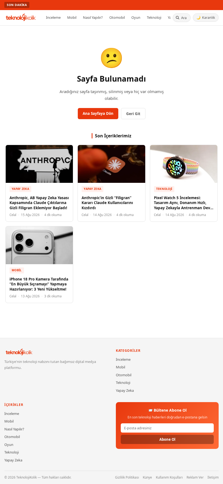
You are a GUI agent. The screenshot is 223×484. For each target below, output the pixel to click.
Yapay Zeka (20, 189)
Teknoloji (154, 17)
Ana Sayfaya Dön (98, 113)
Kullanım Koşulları (169, 477)
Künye (147, 477)
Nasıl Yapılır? (93, 17)
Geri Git (133, 113)
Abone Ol (167, 439)
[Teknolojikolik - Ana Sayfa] (21, 18)
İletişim (213, 477)
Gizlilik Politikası (127, 477)
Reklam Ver (195, 477)
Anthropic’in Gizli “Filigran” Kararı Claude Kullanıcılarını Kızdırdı (107, 203)
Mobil (71, 17)
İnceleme (53, 17)
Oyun (135, 17)
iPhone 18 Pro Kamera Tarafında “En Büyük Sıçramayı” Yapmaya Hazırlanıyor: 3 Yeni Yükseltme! (39, 284)
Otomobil (117, 17)
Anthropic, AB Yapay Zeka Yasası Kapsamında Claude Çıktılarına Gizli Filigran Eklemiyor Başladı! (39, 203)
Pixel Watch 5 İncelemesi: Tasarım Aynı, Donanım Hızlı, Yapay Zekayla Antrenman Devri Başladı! (183, 205)
